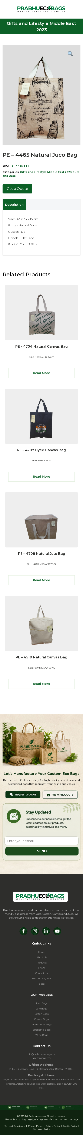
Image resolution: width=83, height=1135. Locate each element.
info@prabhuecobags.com (41, 1054)
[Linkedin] (46, 931)
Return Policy (53, 1126)
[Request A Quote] (22, 794)
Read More (41, 373)
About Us (41, 957)
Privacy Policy (35, 1126)
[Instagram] (35, 931)
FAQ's (41, 967)
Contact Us (41, 973)
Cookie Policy (70, 1126)
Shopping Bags (41, 1029)
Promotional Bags (41, 1024)
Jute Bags (41, 1008)
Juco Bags (41, 1003)
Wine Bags (41, 1035)
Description (14, 205)
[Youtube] (57, 931)
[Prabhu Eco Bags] (40, 897)
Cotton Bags (42, 1013)
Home (41, 952)
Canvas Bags (41, 1019)
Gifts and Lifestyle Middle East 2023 (46, 172)
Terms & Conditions (15, 1126)
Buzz (41, 983)
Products (42, 962)
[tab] (14, 204)
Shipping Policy (41, 1129)
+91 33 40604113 (41, 1058)
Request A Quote (41, 978)
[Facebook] (23, 931)
